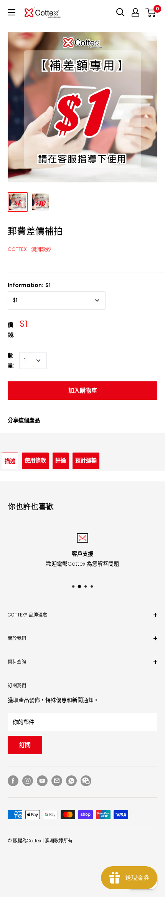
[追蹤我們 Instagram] (27, 780)
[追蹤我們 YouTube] (42, 780)
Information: (29, 285)
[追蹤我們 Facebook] (13, 780)
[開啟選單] (11, 12)
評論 (60, 460)
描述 (10, 461)
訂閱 (25, 745)
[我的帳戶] (135, 12)
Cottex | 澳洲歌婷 (29, 249)
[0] (151, 12)
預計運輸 (86, 460)
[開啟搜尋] (120, 12)
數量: (11, 360)
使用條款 (35, 460)
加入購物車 (82, 390)
